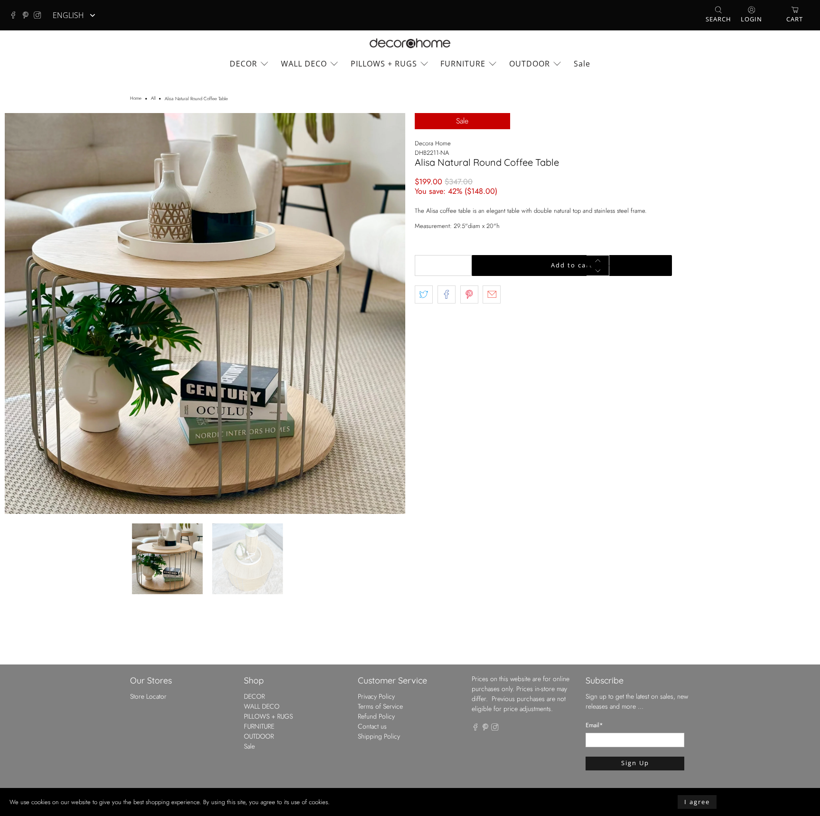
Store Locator (148, 696)
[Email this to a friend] (492, 294)
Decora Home (433, 143)
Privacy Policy (376, 696)
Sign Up (635, 763)
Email (594, 725)
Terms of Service (380, 706)
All (153, 98)
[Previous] (19, 313)
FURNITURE (462, 63)
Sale (582, 63)
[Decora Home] (410, 43)
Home (135, 98)
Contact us (372, 726)
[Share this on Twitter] (424, 294)
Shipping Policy (379, 736)
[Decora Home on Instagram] (40, 15)
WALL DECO (304, 63)
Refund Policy (376, 716)
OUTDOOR (529, 63)
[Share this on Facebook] (447, 294)
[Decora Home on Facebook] (15, 15)
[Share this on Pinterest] (469, 294)
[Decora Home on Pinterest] (28, 15)
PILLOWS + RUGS (384, 63)
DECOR (243, 63)
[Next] (390, 313)
